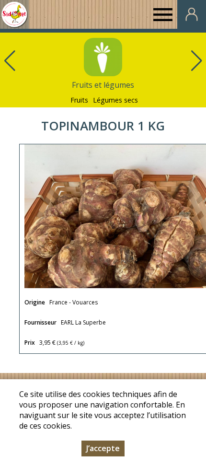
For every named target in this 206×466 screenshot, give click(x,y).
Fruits (79, 100)
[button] (196, 61)
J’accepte (103, 448)
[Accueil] (14, 14)
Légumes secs (115, 100)
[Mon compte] (191, 14)
